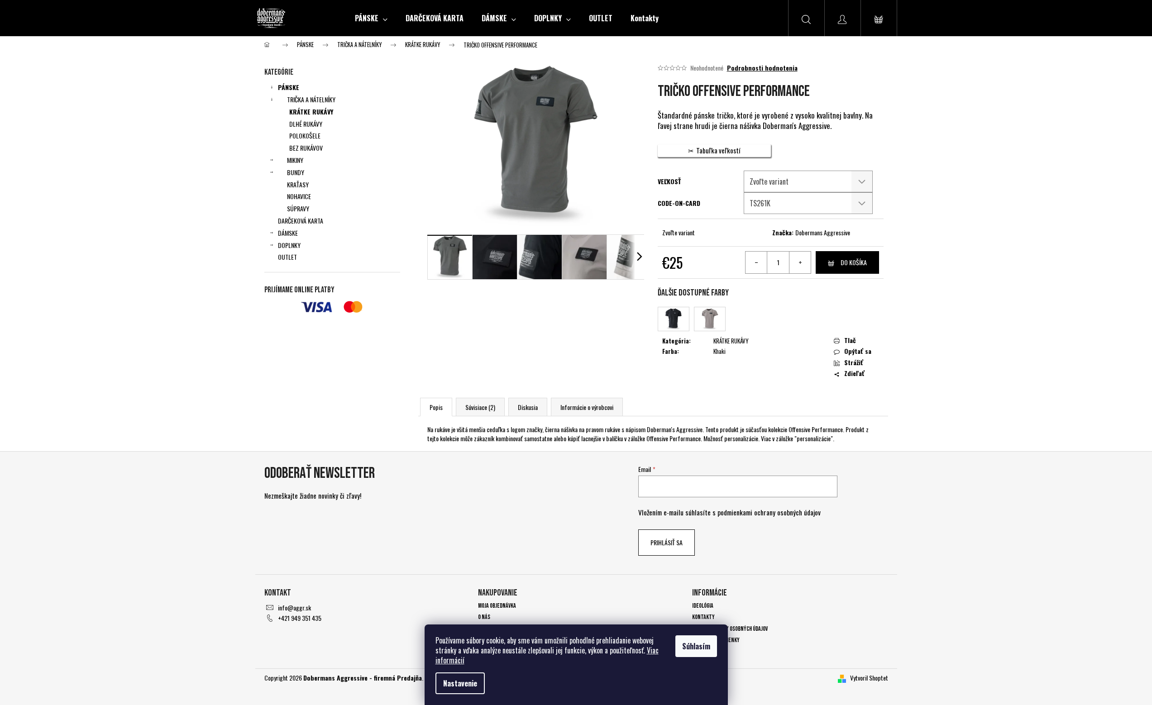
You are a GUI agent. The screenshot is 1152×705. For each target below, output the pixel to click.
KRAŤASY (298, 184)
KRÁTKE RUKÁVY (311, 111)
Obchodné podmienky (716, 640)
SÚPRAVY (298, 208)
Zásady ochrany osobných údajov (730, 628)
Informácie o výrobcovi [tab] (586, 407)
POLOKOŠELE (304, 135)
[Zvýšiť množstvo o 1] (800, 262)
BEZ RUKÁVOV (306, 147)
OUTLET (287, 257)
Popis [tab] (436, 407)
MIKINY (295, 160)
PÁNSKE (288, 87)
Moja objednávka (497, 605)
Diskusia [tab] (528, 407)
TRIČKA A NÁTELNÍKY (311, 99)
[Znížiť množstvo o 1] (756, 262)
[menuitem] (371, 18)
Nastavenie (460, 683)
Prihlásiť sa (666, 542)
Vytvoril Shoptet (869, 677)
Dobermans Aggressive (822, 232)
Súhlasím (696, 646)
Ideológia (702, 605)
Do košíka (854, 262)
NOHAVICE (299, 196)
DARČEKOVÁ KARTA (300, 220)
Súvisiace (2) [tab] (480, 407)
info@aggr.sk (294, 607)
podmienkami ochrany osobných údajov (769, 512)
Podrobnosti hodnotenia (762, 67)
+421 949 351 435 (299, 618)
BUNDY (295, 172)
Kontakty (703, 617)
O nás (484, 617)
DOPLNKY (289, 245)
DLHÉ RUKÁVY (305, 124)
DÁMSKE (288, 233)
